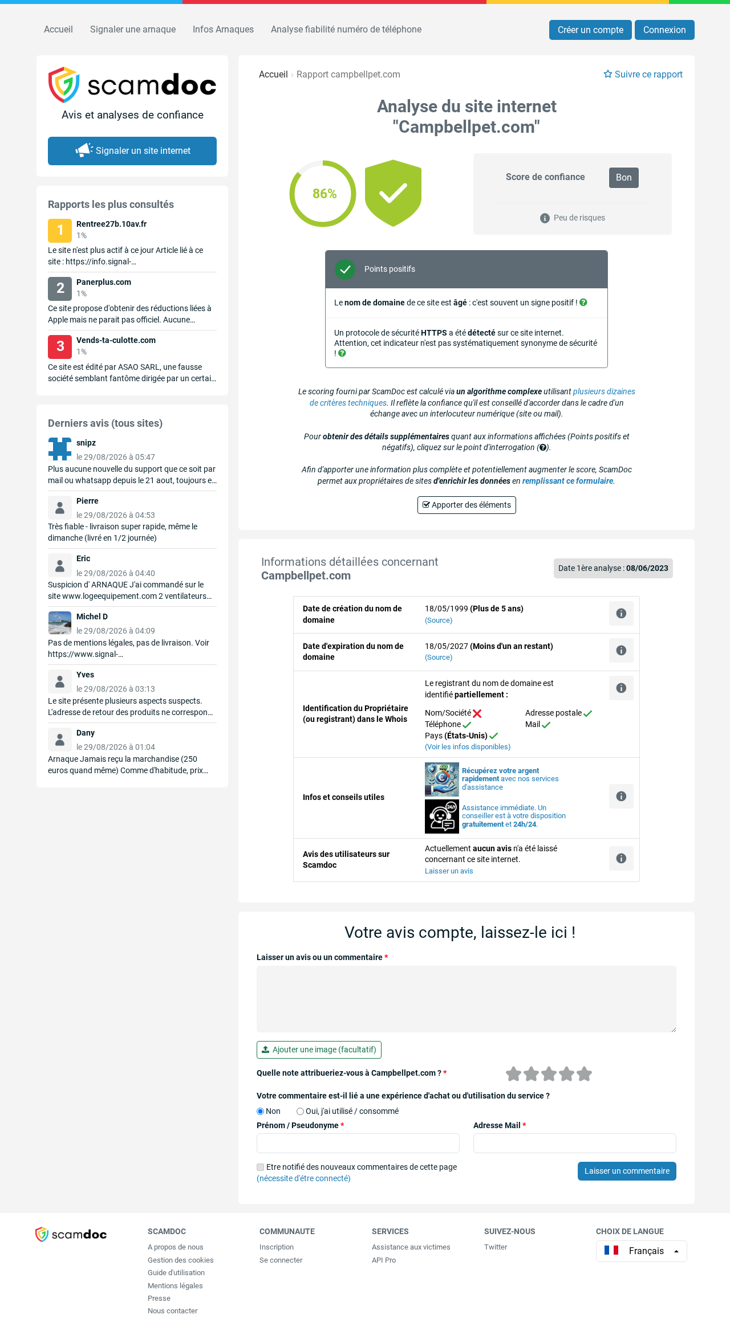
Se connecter (280, 1260)
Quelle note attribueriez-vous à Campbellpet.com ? (352, 1072)
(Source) (439, 620)
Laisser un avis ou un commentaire (322, 957)
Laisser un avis (449, 871)
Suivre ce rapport (649, 74)
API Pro (384, 1260)
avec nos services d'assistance (510, 779)
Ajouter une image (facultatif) (322, 1049)
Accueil (58, 29)
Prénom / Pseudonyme (300, 1125)
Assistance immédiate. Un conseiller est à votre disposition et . (514, 816)
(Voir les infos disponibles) (468, 746)
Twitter (495, 1247)
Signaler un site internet (143, 150)
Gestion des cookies (181, 1260)
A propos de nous (176, 1247)
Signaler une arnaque (133, 29)
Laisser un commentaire (627, 1170)
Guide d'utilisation (176, 1272)
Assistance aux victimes (411, 1247)
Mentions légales (175, 1285)
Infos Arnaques (223, 29)
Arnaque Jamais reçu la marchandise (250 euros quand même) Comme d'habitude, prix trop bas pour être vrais (125, 770)
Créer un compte (590, 30)
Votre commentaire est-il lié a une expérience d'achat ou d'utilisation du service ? (403, 1095)
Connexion (664, 30)
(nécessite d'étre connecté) (304, 1178)
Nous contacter (172, 1310)
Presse (159, 1298)
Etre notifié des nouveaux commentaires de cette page (357, 1172)
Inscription (276, 1247)
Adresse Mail (499, 1125)
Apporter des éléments (470, 504)
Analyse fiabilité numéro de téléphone (346, 29)
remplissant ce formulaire (567, 480)
